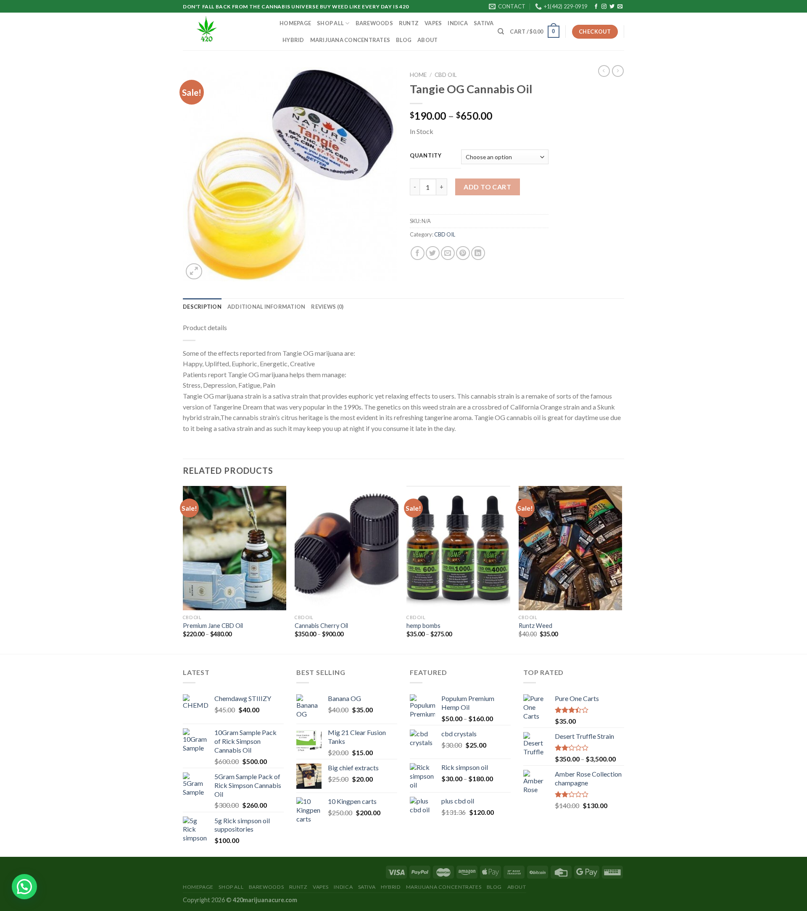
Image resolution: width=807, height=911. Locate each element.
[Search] (501, 31)
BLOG (403, 40)
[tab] (202, 306)
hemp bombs (423, 625)
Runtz (409, 23)
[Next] (621, 569)
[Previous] (183, 569)
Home (418, 74)
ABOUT (427, 40)
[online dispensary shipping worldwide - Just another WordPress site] (225, 31)
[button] (24, 886)
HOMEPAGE (295, 23)
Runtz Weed (535, 625)
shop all (330, 23)
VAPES (433, 23)
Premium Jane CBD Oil (213, 625)
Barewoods (374, 23)
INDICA (458, 23)
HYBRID (293, 40)
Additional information (266, 306)
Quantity (426, 156)
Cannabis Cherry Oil (321, 625)
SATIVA (484, 23)
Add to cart (487, 187)
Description (202, 306)
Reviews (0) (327, 306)
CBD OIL (446, 74)
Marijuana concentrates (350, 40)
